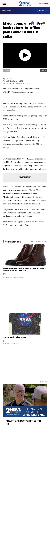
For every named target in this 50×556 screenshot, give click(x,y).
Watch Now (43, 3)
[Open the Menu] (4, 4)
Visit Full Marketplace (39, 241)
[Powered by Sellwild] (43, 382)
